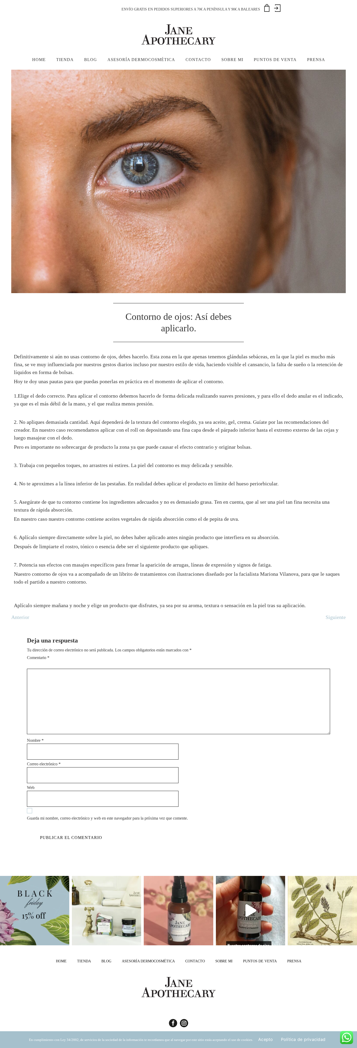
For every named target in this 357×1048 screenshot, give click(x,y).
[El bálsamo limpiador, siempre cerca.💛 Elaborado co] (106, 910)
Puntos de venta (260, 961)
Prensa (294, 961)
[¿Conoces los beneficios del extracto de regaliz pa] (322, 910)
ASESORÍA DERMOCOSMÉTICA (148, 961)
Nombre (35, 740)
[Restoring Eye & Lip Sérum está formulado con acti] (250, 910)
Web (30, 787)
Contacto (195, 961)
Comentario (38, 657)
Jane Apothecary (178, 34)
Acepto (265, 1039)
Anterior (20, 617)
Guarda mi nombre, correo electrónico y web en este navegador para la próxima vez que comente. (107, 818)
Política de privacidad (303, 1039)
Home (61, 961)
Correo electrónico (44, 764)
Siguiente (336, 617)
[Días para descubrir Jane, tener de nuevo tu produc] (34, 910)
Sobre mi (224, 961)
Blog (106, 961)
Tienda (84, 961)
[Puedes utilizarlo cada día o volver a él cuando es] (178, 910)
